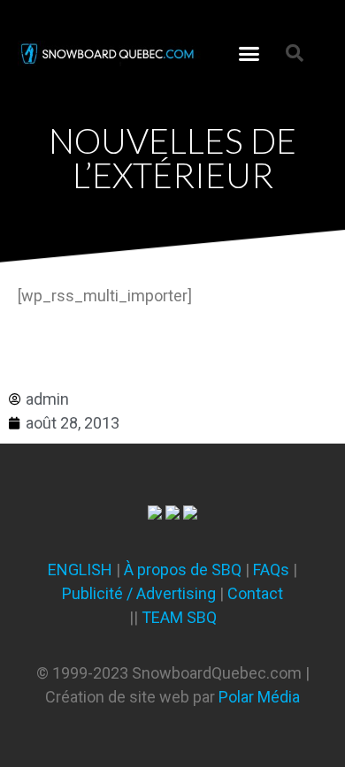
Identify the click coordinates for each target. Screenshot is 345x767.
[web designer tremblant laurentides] (155, 514)
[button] (249, 53)
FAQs (271, 569)
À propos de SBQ (183, 569)
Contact (255, 593)
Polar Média (259, 696)
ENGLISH (80, 569)
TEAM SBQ (179, 617)
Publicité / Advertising (139, 593)
